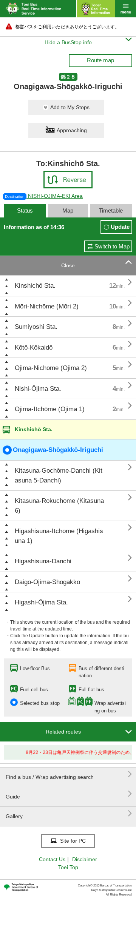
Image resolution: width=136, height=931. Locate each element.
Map (67, 210)
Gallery (69, 813)
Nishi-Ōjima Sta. (38, 388)
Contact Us (52, 859)
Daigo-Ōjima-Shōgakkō (47, 582)
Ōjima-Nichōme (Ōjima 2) (51, 367)
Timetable (111, 210)
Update (120, 227)
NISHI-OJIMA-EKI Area (44, 196)
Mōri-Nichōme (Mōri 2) (47, 306)
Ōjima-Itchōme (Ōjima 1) (50, 409)
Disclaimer (84, 859)
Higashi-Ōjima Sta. (41, 602)
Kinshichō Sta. (35, 285)
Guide (69, 793)
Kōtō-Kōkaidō (34, 347)
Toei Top (68, 867)
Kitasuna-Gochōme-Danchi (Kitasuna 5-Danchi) (58, 475)
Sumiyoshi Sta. (36, 326)
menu (125, 8)
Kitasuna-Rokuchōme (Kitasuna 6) (59, 505)
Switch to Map (112, 246)
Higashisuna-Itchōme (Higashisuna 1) (59, 535)
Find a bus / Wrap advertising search (69, 774)
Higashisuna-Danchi (43, 561)
